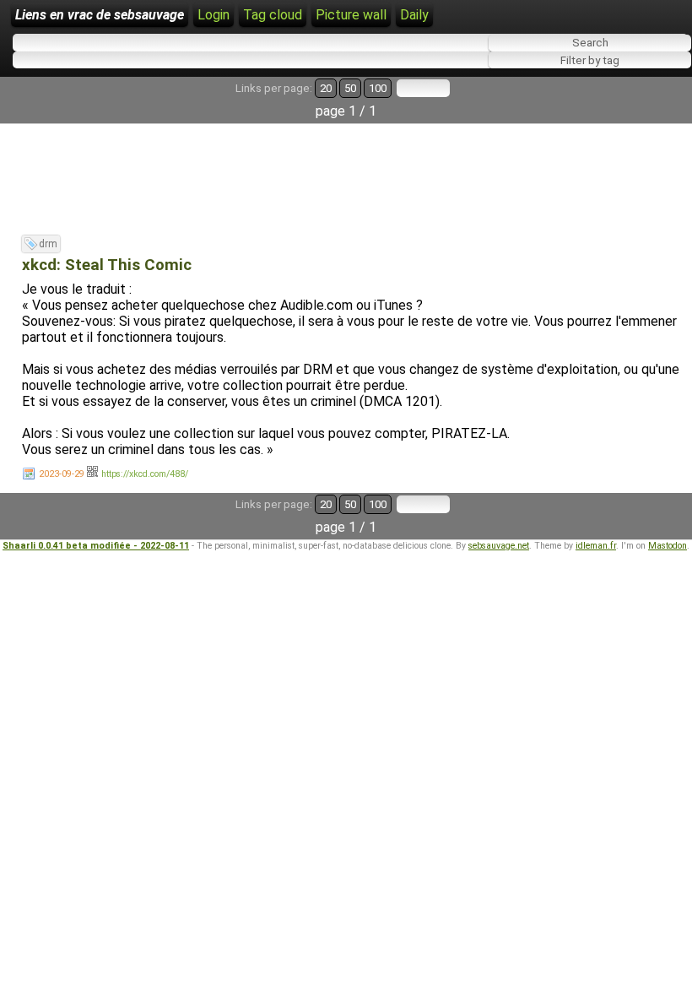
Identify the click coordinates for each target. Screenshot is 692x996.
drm (48, 244)
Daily (414, 15)
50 (350, 88)
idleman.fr (596, 545)
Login (213, 15)
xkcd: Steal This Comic (107, 265)
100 (378, 88)
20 (326, 88)
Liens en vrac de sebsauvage (99, 15)
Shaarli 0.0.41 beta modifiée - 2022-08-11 (96, 545)
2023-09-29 (61, 473)
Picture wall (351, 15)
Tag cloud (272, 15)
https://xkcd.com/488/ (144, 473)
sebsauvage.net (498, 545)
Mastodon (667, 545)
